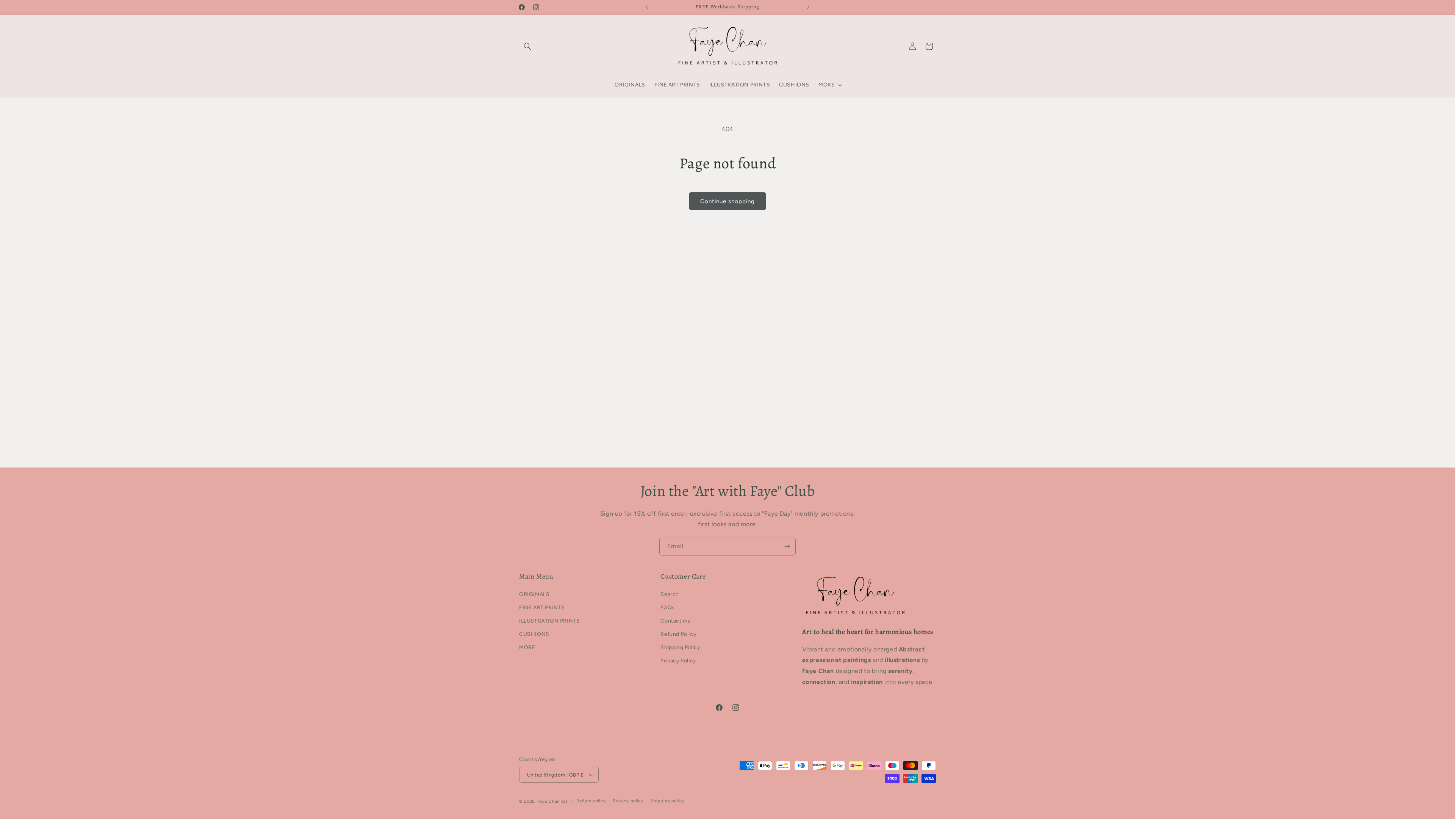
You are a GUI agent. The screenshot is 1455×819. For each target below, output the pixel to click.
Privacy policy (628, 801)
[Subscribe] (787, 546)
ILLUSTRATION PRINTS (549, 621)
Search (669, 594)
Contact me (675, 621)
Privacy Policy (678, 660)
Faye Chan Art (552, 801)
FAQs (667, 607)
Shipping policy (667, 801)
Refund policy (590, 801)
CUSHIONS (534, 634)
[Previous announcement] (646, 7)
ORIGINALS (534, 594)
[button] (527, 46)
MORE (527, 647)
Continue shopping (727, 201)
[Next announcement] (808, 7)
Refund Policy (678, 634)
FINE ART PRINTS (542, 607)
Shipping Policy (680, 647)
